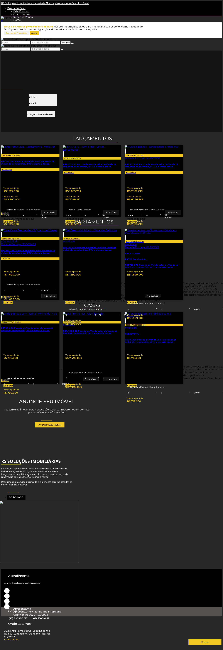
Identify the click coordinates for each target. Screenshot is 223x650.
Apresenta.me (22, 608)
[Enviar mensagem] (72, 43)
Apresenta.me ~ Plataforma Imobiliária (37, 611)
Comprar (8, 221)
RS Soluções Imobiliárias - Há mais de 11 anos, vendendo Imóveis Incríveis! (45, 3)
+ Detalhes (49, 212)
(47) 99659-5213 (18, 618)
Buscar (205, 642)
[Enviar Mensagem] (62, 49)
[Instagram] (7, 590)
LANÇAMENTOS (92, 138)
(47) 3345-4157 (40, 618)
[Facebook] (7, 601)
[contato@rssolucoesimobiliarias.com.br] (7, 606)
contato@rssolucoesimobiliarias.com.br (22, 583)
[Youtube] (7, 596)
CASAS (92, 305)
